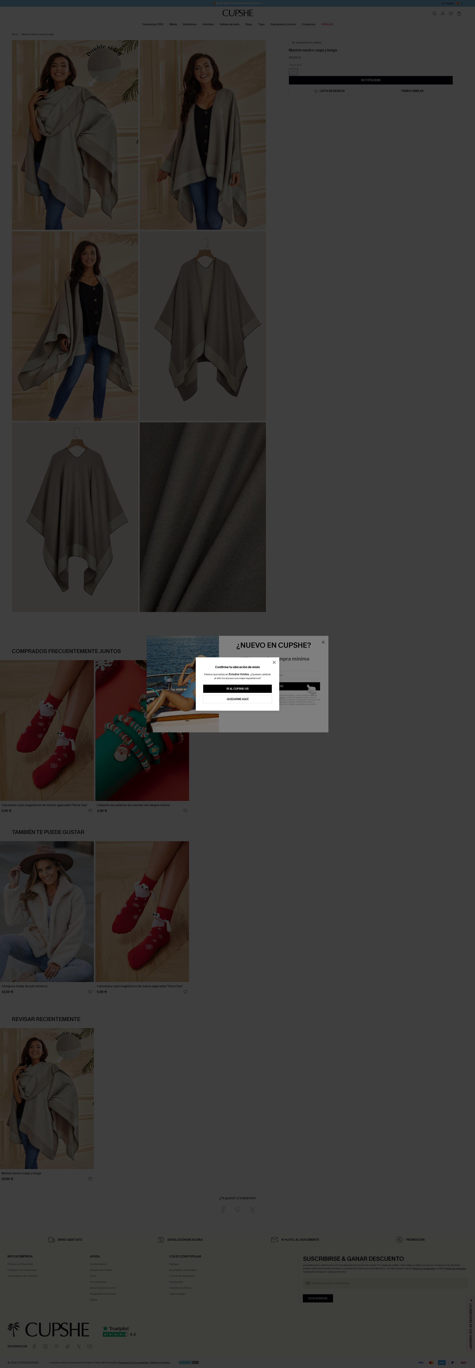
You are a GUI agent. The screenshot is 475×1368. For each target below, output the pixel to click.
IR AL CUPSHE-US (237, 689)
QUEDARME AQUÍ (237, 699)
